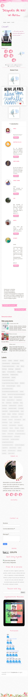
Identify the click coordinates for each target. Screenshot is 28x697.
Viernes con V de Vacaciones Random (16, 394)
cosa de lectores (6, 363)
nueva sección (5, 439)
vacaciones (19, 400)
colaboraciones (12, 405)
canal (11, 422)
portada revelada (15, 439)
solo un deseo (13, 447)
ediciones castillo (12, 408)
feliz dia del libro (18, 397)
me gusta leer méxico (20, 433)
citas (18, 366)
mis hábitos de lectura (7, 436)
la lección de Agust (11, 386)
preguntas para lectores (7, 442)
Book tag (4, 369)
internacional (12, 431)
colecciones (16, 422)
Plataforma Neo (14, 374)
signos (3, 372)
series (18, 386)
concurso (20, 405)
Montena (22, 383)
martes (4, 433)
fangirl (10, 397)
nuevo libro (4, 411)
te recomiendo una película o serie (10, 391)
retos (22, 411)
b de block (15, 402)
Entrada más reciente (9, 305)
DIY (3, 402)
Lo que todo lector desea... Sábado (10, 383)
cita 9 (8, 22)
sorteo (3, 414)
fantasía (17, 428)
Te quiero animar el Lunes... (8, 366)
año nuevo (4, 397)
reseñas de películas (14, 411)
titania (9, 414)
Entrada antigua (20, 310)
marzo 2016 (10, 433)
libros (22, 366)
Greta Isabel (16, 161)
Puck (3, 386)
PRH (21, 416)
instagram (4, 431)
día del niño (5, 428)
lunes (3, 400)
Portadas (4, 419)
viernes (4, 394)
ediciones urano (15, 363)
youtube (4, 453)
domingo (4, 408)
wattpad (19, 450)
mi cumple (21, 408)
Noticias (4, 360)
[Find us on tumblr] (16, 494)
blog (21, 402)
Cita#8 (14, 104)
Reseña (21, 360)
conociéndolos (12, 425)
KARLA (14, 128)
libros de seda (20, 431)
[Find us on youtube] (20, 494)
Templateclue (14, 672)
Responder (16, 137)
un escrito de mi (11, 450)
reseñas (10, 360)
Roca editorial (18, 419)
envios (11, 428)
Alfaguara (20, 372)
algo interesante (6, 377)
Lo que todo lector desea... (8, 380)
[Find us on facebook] (7, 494)
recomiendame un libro (7, 445)
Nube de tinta (5, 374)
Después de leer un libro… (14, 13)
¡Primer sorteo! (12, 344)
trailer (19, 447)
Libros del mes (5, 416)
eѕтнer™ (15, 238)
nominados (17, 436)
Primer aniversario (13, 334)
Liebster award (14, 416)
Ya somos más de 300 (13, 323)
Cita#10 (14, 83)
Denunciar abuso (7, 316)
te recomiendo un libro (7, 388)
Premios (10, 419)
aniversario (8, 402)
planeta (13, 377)
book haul (4, 405)
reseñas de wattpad (19, 445)
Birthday (14, 414)
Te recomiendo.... (11, 372)
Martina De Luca (17, 142)
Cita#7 (14, 116)
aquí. (6, 48)
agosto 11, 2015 (10, 65)
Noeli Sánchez (19, 65)
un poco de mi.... (10, 400)
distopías (20, 425)
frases (22, 428)
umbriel (4, 450)
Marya (14, 220)
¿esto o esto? (11, 453)
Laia (14, 198)
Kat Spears (21, 414)
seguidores (4, 447)
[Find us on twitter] (12, 494)
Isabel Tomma (16, 180)
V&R (24, 419)
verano (21, 391)
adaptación (17, 369)
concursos (4, 425)
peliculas (16, 360)
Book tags (11, 369)
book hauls (4, 422)
